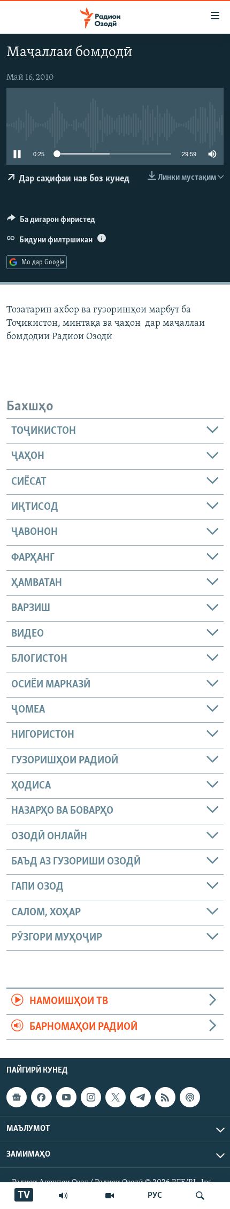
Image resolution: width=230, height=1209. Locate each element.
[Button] (51, 222)
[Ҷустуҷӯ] (200, 1195)
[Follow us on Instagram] (91, 1097)
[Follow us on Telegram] (140, 1097)
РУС (155, 1195)
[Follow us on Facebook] (41, 1097)
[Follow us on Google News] (16, 1097)
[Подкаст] (190, 1097)
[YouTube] (110, 1195)
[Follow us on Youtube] (66, 1097)
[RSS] (165, 1097)
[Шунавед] (63, 1195)
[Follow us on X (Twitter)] (115, 1097)
